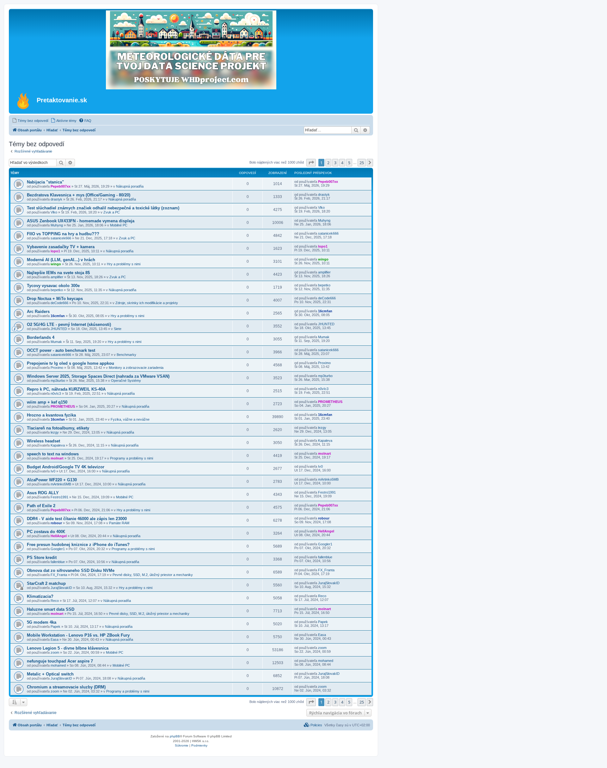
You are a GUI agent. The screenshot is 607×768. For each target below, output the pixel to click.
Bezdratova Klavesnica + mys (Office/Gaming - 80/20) (78, 195)
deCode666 (59, 303)
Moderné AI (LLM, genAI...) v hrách (61, 259)
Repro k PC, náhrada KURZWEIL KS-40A (66, 389)
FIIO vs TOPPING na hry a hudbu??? (63, 233)
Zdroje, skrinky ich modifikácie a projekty (146, 303)
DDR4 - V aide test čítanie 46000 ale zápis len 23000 (77, 518)
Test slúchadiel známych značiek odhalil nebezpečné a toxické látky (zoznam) (103, 208)
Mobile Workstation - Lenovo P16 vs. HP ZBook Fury (78, 635)
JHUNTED (59, 329)
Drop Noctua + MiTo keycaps (55, 298)
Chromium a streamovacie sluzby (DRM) (66, 687)
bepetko (57, 290)
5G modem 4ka (41, 622)
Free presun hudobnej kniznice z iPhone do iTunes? (78, 544)
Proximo (57, 367)
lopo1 (55, 251)
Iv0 (53, 471)
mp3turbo (58, 380)
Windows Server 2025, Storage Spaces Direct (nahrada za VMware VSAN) (98, 376)
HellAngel (59, 536)
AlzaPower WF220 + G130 (52, 479)
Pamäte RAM (119, 523)
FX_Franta (59, 575)
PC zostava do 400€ (46, 531)
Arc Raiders (38, 311)
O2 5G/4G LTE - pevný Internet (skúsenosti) (69, 324)
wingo (56, 264)
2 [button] (328, 162)
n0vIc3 (56, 393)
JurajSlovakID (61, 588)
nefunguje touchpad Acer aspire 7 (60, 661)
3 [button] (335, 162)
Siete (117, 329)
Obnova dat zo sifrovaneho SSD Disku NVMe (70, 570)
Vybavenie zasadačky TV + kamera (61, 246)
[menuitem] (30, 120)
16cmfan (58, 316)
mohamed (58, 665)
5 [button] (349, 162)
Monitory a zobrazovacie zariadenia (136, 367)
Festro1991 (59, 497)
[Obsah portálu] (23, 100)
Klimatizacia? (40, 596)
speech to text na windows (53, 454)
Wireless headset (43, 441)
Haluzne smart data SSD (50, 609)
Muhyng (57, 225)
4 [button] (342, 162)
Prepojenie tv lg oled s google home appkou (70, 363)
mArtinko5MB (61, 484)
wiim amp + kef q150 (47, 402)
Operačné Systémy (126, 380)
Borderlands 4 (40, 337)
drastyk (56, 199)
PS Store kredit (42, 557)
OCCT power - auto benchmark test (61, 350)
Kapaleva (58, 445)
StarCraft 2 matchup (46, 583)
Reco (55, 601)
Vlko (54, 212)
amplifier (57, 277)
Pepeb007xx (61, 186)
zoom (55, 652)
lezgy (55, 432)
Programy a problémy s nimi (131, 458)
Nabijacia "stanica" (45, 182)
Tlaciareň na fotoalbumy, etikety (58, 428)
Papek (55, 626)
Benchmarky (126, 355)
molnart (57, 458)
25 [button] (361, 162)
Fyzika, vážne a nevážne (130, 419)
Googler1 (58, 549)
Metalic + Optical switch (50, 674)
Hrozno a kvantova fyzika (51, 415)
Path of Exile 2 (41, 505)
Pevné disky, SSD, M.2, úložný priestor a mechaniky (153, 575)
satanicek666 (61, 238)
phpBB (175, 736)
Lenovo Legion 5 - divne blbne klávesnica (67, 648)
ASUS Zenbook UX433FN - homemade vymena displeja (80, 221)
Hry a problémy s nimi (123, 264)
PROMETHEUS (63, 406)
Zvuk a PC (111, 212)
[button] (311, 162)
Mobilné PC (118, 225)
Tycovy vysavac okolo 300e (53, 285)
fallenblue (58, 562)
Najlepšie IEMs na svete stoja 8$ (58, 272)
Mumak (56, 342)
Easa (54, 639)
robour (56, 523)
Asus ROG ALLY (43, 492)
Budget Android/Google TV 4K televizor (65, 467)
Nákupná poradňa (130, 186)
